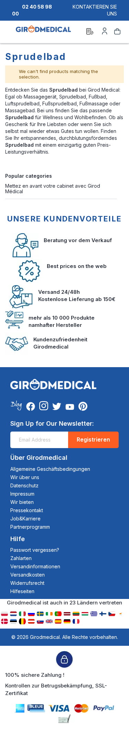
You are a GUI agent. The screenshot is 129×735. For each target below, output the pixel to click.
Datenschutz (24, 485)
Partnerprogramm (30, 527)
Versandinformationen (35, 566)
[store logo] (43, 32)
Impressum (22, 494)
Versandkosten (27, 575)
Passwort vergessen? (34, 550)
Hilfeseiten (22, 591)
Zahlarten (21, 558)
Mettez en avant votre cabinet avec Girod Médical (52, 188)
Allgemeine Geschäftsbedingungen (50, 469)
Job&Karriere (25, 518)
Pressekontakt (26, 510)
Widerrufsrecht (27, 583)
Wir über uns (24, 477)
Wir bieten (22, 502)
